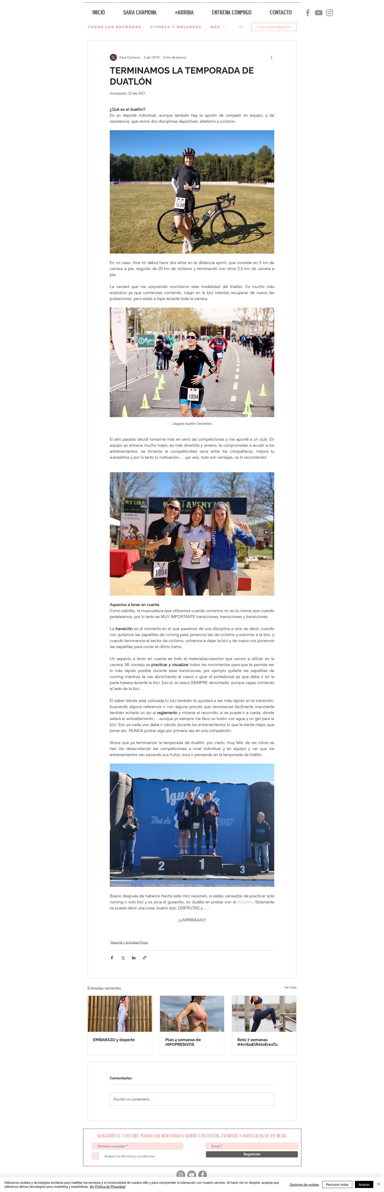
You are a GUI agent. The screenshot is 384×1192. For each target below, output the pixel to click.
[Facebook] (202, 1174)
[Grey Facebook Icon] (307, 12)
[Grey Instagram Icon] (329, 12)
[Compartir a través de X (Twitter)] (123, 958)
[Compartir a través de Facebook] (112, 958)
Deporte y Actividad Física (129, 942)
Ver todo (290, 987)
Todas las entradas (115, 27)
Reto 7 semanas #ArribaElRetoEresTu (257, 1042)
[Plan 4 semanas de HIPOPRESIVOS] (192, 1014)
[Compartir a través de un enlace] (144, 958)
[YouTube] (191, 1174)
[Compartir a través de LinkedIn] (134, 958)
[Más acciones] (271, 57)
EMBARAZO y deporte (114, 1039)
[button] (140, 9)
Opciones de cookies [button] (304, 1184)
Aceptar (364, 1184)
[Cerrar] (378, 1184)
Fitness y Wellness (176, 27)
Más (215, 27)
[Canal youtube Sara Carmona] (318, 12)
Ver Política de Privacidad (107, 1186)
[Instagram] (180, 1174)
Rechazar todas (337, 1184)
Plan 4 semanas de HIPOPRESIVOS (183, 1042)
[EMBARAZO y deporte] (120, 1014)
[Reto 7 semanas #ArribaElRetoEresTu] (264, 1014)
